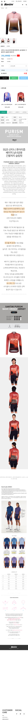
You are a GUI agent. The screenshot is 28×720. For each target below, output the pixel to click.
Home (2, 8)
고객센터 (24, 1)
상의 (6, 8)
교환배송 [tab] (24, 112)
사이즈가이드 (4, 717)
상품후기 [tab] (10, 112)
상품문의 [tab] (17, 112)
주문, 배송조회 (18, 1)
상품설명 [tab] (3, 112)
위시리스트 (23, 78)
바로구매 (4, 78)
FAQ (3, 715)
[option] (14, 23)
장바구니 (14, 78)
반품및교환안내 (5, 719)
